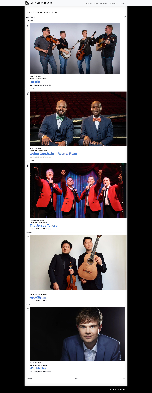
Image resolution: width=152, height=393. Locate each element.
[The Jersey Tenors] (78, 190)
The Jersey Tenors (43, 225)
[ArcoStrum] (78, 262)
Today (76, 379)
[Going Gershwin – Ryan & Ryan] (78, 119)
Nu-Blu (35, 81)
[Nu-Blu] (78, 48)
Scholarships (103, 3)
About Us (122, 3)
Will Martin (38, 368)
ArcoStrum (38, 297)
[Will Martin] (78, 334)
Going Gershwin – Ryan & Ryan (53, 153)
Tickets (96, 3)
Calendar (88, 3)
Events (28, 12)
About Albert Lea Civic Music (118, 389)
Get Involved (113, 3)
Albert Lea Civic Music (41, 3)
